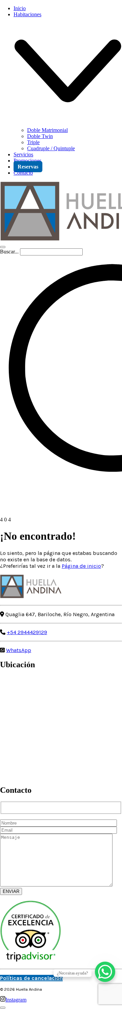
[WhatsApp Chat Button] (105, 972)
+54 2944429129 (27, 632)
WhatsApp (18, 650)
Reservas (28, 167)
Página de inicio (81, 566)
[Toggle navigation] (2, 247)
